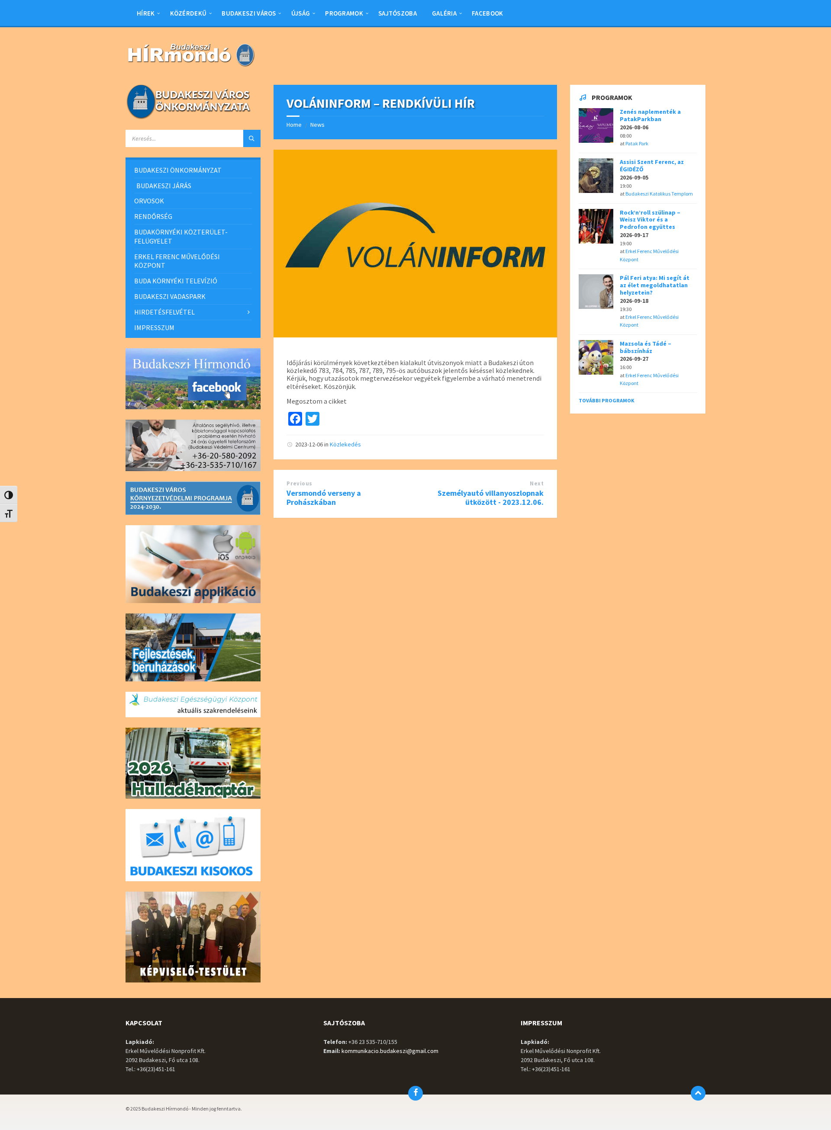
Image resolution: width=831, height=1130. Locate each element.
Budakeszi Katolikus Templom (659, 193)
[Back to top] (698, 1093)
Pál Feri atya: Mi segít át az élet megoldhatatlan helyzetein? (654, 285)
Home (294, 124)
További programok (607, 400)
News (317, 124)
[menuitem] (146, 13)
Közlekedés (345, 444)
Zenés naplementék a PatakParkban (650, 115)
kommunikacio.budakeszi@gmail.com (389, 1051)
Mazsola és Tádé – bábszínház (645, 347)
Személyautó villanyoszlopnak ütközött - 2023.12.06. (491, 497)
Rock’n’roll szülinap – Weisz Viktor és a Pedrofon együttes (650, 220)
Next (537, 483)
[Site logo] (190, 67)
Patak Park (636, 143)
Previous (299, 483)
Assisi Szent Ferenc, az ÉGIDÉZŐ (652, 165)
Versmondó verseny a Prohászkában (324, 497)
